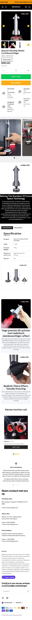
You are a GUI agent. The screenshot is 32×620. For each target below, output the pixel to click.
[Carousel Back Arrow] (4, 26)
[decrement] (3, 70)
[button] (25, 7)
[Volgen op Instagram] (7, 598)
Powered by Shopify (17, 615)
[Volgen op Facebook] (3, 598)
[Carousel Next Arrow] (28, 26)
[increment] (28, 70)
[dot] (14, 157)
